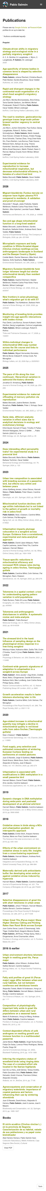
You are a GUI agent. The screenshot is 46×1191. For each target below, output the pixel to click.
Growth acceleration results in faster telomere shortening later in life (22, 696)
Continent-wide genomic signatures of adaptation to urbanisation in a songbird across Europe (23, 669)
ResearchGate (36, 27)
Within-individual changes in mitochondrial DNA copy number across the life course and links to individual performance (20, 346)
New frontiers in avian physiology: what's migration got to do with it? (21, 298)
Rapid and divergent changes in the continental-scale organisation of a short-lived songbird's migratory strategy (21, 92)
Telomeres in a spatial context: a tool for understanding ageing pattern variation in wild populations (22, 594)
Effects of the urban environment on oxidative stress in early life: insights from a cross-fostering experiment (22, 850)
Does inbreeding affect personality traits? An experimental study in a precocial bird (21, 451)
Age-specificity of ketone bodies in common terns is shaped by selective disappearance (22, 71)
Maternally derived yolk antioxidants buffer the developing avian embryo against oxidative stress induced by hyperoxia (22, 874)
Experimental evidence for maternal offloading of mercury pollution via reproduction (21, 397)
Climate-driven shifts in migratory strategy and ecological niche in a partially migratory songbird (20, 51)
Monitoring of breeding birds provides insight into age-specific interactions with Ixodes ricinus (22, 316)
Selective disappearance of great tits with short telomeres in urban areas (22, 901)
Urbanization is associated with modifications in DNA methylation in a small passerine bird (22, 774)
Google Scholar (21, 27)
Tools (40, 1186)
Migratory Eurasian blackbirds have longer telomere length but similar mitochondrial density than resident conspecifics (21, 272)
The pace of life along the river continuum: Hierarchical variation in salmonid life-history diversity (21, 377)
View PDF (8, 1147)
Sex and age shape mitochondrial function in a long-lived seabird (20, 222)
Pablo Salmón (19, 4)
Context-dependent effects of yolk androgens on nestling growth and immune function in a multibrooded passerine (21, 1034)
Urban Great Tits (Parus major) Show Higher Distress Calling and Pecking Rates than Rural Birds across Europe (22, 922)
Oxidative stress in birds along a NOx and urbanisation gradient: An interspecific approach (22, 828)
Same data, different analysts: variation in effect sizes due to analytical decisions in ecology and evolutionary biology (21, 420)
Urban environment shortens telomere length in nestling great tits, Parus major (22, 957)
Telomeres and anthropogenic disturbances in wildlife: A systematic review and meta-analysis (22, 614)
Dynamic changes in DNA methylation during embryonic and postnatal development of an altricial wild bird (22, 801)
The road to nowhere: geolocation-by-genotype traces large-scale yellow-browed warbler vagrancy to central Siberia (22, 120)
